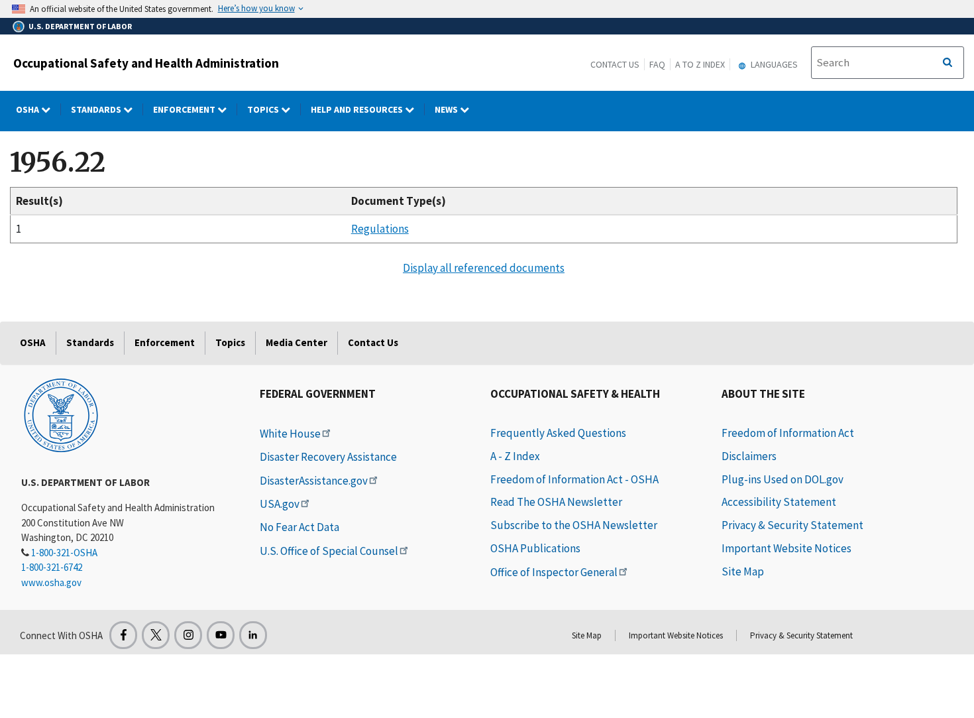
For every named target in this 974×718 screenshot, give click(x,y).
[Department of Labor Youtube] (221, 635)
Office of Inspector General (554, 572)
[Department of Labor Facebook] (123, 635)
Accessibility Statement (779, 502)
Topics (264, 109)
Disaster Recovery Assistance (328, 456)
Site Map (743, 571)
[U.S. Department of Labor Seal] (61, 414)
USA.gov (279, 504)
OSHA (28, 109)
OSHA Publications (535, 548)
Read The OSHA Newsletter (556, 502)
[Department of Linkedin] (253, 635)
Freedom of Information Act (788, 433)
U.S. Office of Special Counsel (329, 551)
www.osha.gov (51, 582)
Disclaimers (749, 456)
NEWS (447, 109)
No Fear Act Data (299, 527)
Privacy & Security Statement (792, 525)
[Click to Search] (947, 63)
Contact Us (614, 64)
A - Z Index (515, 456)
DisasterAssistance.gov (314, 480)
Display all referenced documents (484, 268)
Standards (97, 109)
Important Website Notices (786, 548)
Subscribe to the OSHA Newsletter (573, 525)
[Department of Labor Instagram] (188, 635)
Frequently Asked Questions (558, 433)
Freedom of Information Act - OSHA (574, 479)
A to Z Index (700, 64)
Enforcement (185, 109)
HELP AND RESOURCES (358, 109)
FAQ (657, 64)
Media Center (296, 342)
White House (290, 433)
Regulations (380, 228)
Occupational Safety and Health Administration (146, 63)
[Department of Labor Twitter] (156, 635)
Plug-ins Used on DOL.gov (782, 479)
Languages (773, 64)
